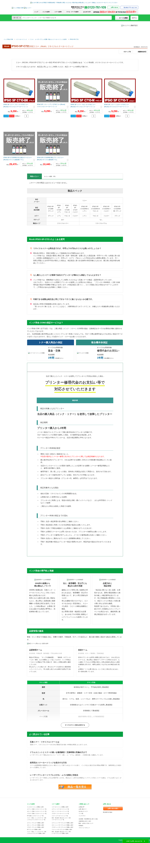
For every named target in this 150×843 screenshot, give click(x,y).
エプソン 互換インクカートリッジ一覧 (36, 809)
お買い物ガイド (83, 809)
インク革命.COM (8, 39)
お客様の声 (81, 807)
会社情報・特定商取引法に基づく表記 (88, 819)
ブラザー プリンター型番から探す (35, 827)
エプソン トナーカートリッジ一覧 (60, 809)
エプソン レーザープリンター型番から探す (62, 822)
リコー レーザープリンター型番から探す (62, 829)
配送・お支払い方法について (86, 823)
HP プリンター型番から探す (34, 829)
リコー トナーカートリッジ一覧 (60, 815)
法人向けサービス (83, 811)
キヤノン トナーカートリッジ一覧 (60, 811)
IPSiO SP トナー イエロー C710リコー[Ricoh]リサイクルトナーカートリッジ (116, 105)
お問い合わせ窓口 (113, 808)
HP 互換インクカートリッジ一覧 (35, 815)
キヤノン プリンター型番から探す (35, 825)
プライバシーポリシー (84, 827)
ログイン (134, 18)
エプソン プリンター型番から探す (35, 822)
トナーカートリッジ (21, 39)
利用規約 (81, 825)
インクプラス (82, 815)
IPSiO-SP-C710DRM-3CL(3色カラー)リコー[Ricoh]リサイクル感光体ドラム (17, 158)
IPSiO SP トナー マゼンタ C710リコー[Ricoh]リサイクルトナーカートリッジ (83, 105)
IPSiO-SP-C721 (74, 39)
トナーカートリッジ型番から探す (60, 807)
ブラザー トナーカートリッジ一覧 (60, 813)
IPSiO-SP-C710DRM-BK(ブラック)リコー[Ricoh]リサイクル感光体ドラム (50, 158)
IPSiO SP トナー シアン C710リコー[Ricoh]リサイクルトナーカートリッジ (51, 105)
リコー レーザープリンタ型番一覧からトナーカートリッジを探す (48, 39)
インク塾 (81, 813)
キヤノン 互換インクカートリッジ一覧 (36, 811)
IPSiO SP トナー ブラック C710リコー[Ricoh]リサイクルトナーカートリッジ (15, 105)
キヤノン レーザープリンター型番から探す (62, 825)
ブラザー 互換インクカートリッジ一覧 (36, 813)
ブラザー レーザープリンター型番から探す (62, 827)
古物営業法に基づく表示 (85, 821)
